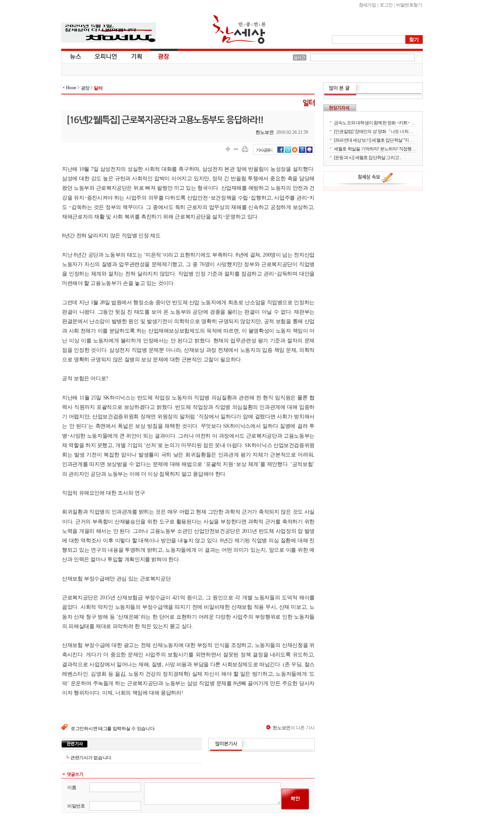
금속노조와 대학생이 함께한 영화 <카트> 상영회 (375, 122)
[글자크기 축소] (236, 149)
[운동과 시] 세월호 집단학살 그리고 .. (368, 157)
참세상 (239, 29)
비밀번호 (76, 806)
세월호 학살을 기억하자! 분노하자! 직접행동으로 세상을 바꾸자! (375, 148)
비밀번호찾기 (409, 5)
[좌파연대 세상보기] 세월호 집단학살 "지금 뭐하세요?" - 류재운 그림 (375, 140)
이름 (71, 787)
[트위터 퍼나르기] (288, 152)
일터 (98, 88)
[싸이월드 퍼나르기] (295, 152)
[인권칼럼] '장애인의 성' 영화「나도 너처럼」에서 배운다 (375, 131)
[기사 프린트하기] (245, 149)
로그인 (386, 5)
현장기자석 (339, 107)
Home (71, 87)
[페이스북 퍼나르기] (280, 152)
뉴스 (74, 56)
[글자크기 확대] (228, 149)
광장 (158, 56)
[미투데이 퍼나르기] (309, 152)
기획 (136, 56)
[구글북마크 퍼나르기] (302, 152)
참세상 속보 (375, 179)
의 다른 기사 (294, 727)
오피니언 (105, 56)
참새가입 (367, 5)
